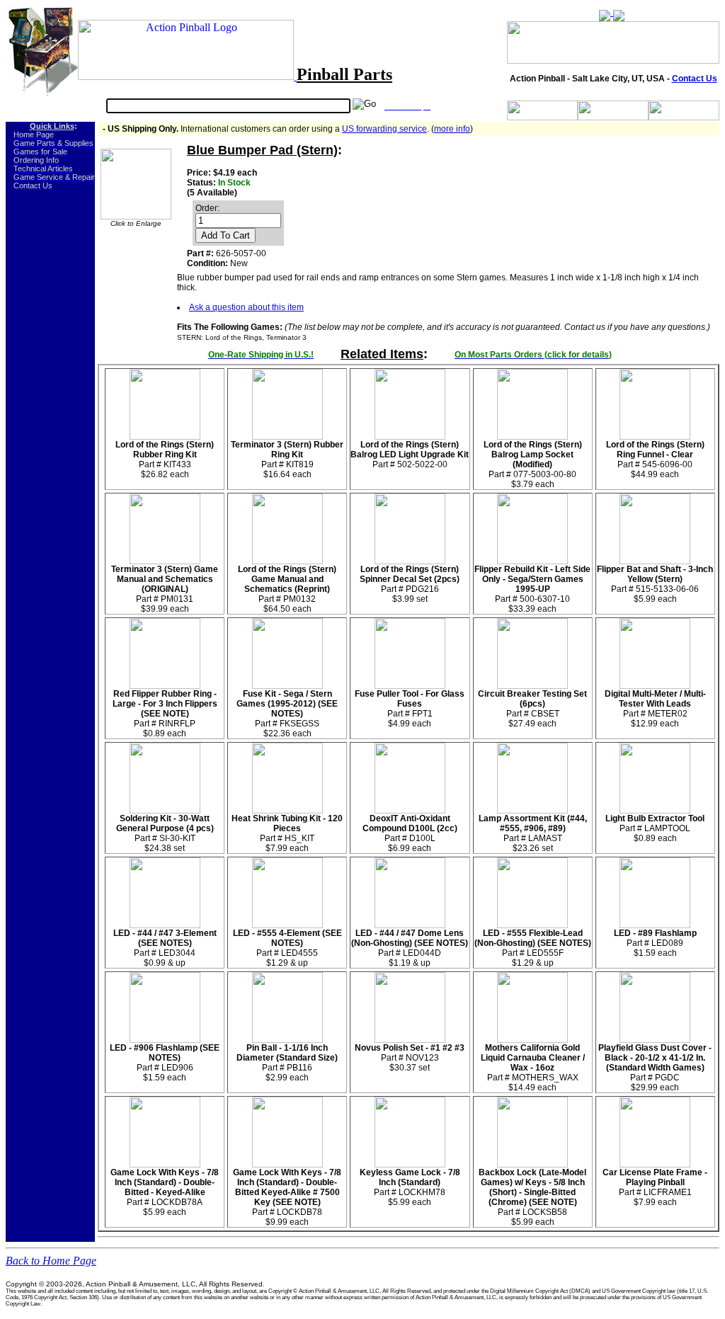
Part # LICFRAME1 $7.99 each (655, 1187)
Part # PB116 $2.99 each (287, 1063)
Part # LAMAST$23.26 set (533, 833)
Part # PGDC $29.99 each (655, 1067)
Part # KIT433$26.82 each (164, 459)
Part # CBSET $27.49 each (532, 709)
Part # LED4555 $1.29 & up (287, 948)
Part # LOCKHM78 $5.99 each (410, 1187)
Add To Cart (225, 235)
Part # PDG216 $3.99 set (409, 584)
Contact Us (694, 79)
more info (452, 129)
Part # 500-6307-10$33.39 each (532, 589)
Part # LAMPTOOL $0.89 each (654, 828)
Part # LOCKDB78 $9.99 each (287, 1197)
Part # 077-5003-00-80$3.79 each (533, 464)
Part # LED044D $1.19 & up (409, 948)
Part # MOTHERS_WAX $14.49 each (533, 1067)
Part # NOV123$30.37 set (409, 1058)
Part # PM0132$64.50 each (287, 589)
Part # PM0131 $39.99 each (164, 589)
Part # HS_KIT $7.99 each (287, 833)
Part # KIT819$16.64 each (287, 459)
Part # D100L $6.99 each (409, 833)
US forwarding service (384, 129)
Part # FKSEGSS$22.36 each (287, 713)
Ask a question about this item (246, 307)
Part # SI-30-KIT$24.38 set (165, 833)
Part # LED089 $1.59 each (655, 943)
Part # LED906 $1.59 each (164, 1063)
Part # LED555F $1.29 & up (532, 948)
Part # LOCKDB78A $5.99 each (164, 1192)
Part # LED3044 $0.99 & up (165, 948)
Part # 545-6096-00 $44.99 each (655, 459)
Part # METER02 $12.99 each (655, 709)
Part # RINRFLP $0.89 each (165, 713)
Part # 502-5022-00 (409, 454)
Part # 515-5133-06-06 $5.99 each (655, 584)
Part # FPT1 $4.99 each (409, 709)
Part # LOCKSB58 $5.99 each (532, 1197)
